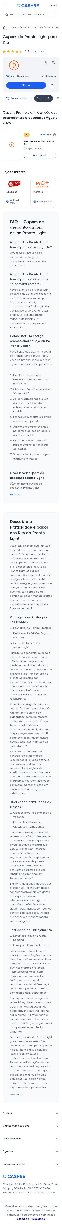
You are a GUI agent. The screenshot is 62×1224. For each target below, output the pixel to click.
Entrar (54, 5)
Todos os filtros (20, 98)
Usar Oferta (40, 155)
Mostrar (26, 85)
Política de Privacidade (31, 1219)
